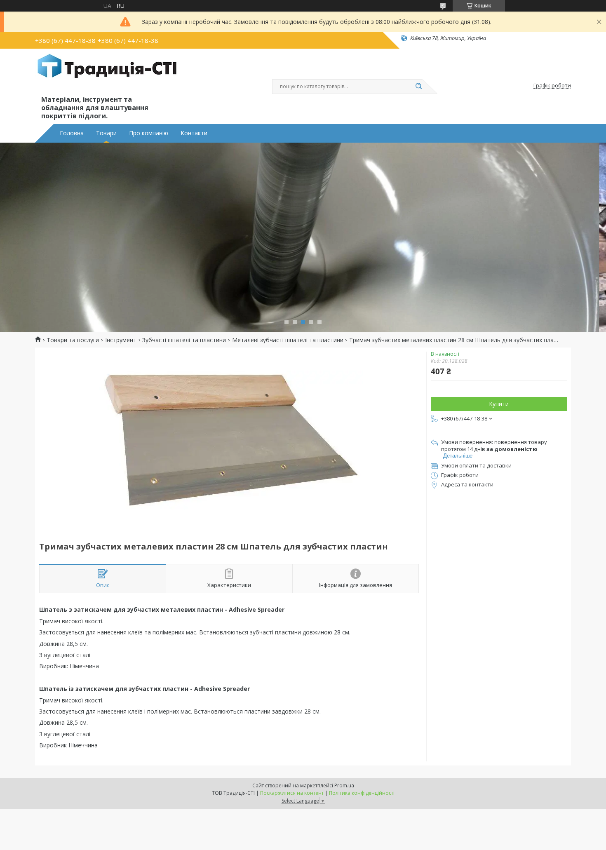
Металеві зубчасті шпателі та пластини (287, 340)
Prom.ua (344, 785)
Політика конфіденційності (362, 792)
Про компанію (148, 133)
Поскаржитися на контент (292, 792)
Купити (499, 404)
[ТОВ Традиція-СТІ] (107, 73)
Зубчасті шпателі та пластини (184, 340)
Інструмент (120, 340)
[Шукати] (418, 86)
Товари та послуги (73, 340)
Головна (72, 133)
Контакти (194, 133)
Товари (106, 133)
